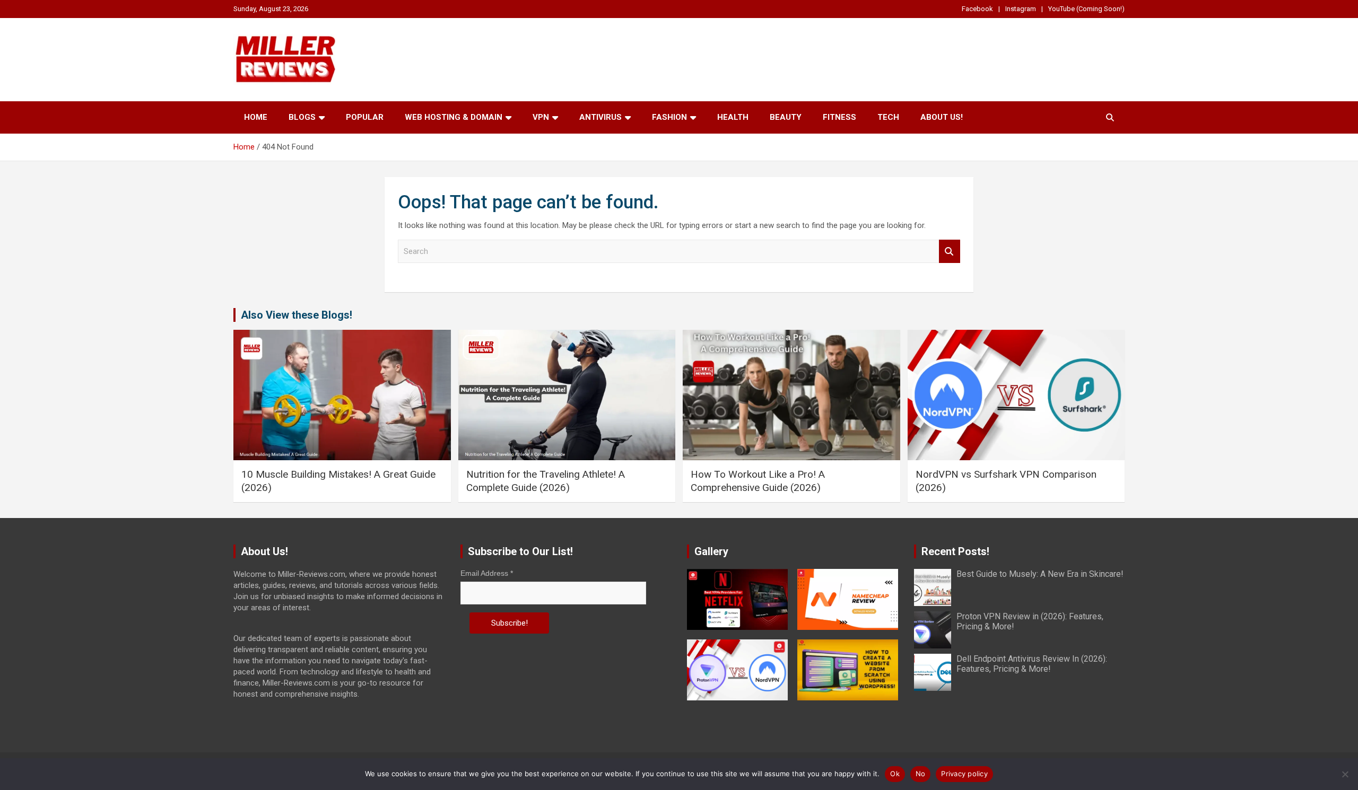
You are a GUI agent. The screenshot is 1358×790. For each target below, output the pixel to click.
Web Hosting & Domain (453, 117)
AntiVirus (600, 117)
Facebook (977, 9)
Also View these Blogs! (296, 315)
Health (732, 117)
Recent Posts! (955, 551)
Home (255, 117)
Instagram (1020, 9)
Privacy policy (964, 773)
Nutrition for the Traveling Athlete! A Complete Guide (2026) (545, 481)
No (921, 773)
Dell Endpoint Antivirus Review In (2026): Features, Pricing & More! (1031, 664)
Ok (895, 773)
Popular (365, 117)
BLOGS (302, 117)
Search (949, 252)
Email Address (486, 573)
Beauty (786, 117)
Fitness (839, 117)
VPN (541, 117)
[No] (1344, 774)
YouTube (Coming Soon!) (1086, 9)
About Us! (941, 117)
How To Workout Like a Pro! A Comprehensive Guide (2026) (758, 481)
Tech (888, 117)
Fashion (669, 117)
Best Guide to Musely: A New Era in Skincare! (1040, 574)
